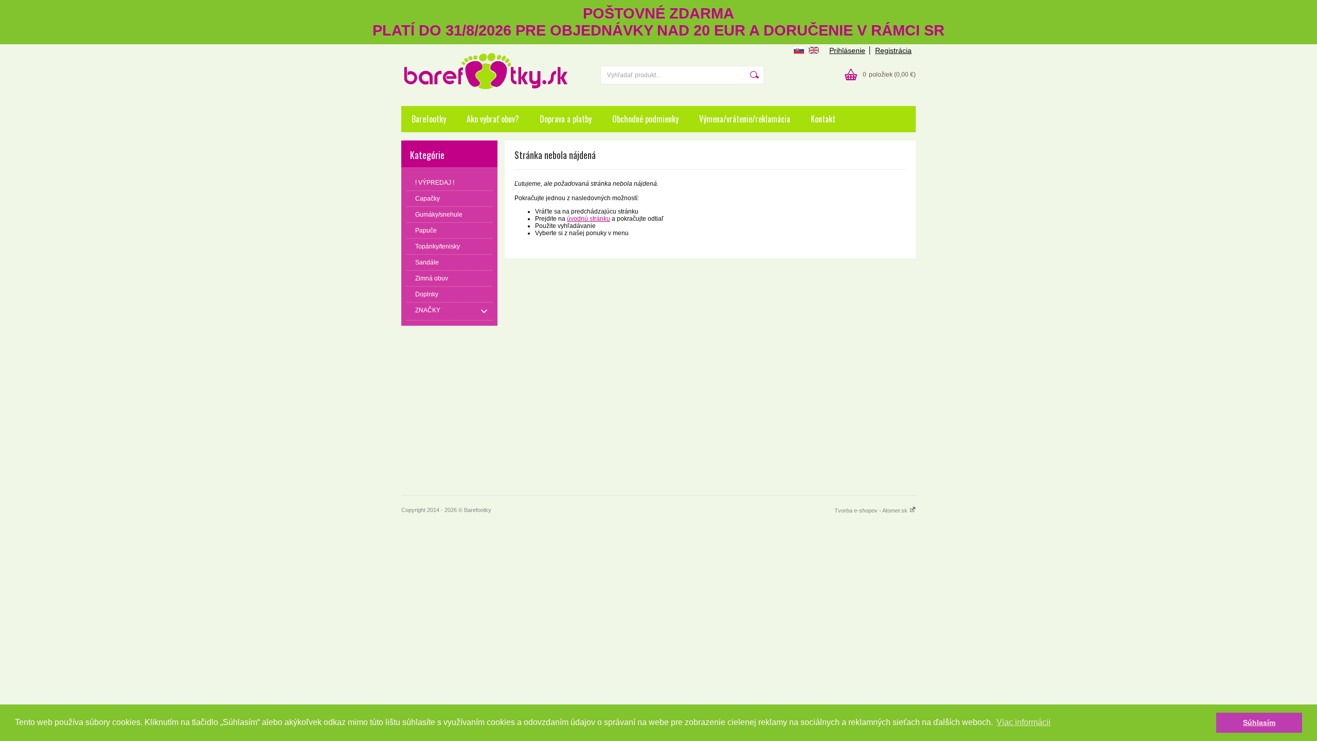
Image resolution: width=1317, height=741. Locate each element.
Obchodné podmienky (645, 119)
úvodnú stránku (588, 218)
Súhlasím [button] (1259, 722)
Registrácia (893, 50)
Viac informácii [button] (1023, 722)
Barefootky (429, 119)
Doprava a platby (566, 119)
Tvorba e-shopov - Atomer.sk (871, 510)
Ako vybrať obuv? (493, 119)
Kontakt (823, 119)
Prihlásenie (847, 50)
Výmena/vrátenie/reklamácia (744, 119)
